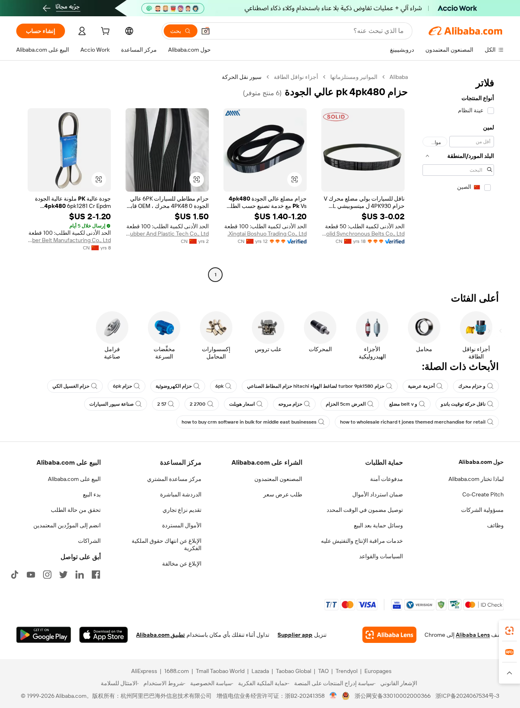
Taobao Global (293, 671)
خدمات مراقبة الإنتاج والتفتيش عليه (362, 541)
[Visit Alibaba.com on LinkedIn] (79, 574)
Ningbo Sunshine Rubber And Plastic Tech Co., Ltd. (167, 233)
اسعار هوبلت (242, 404)
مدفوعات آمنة (386, 479)
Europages (378, 671)
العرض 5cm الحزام (346, 404)
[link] (509, 630)
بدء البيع (92, 494)
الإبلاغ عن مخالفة (182, 563)
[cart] (104, 32)
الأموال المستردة (182, 525)
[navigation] (458, 176)
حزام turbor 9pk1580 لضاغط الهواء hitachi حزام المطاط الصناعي (315, 386)
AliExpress (144, 671)
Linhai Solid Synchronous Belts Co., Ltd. (363, 233)
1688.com (176, 671)
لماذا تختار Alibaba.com (476, 479)
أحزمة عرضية (421, 386)
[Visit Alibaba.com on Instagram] (47, 574)
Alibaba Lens (473, 635)
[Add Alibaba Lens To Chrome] (389, 635)
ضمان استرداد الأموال (377, 494)
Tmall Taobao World (220, 671)
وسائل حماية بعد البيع (378, 525)
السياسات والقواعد (381, 556)
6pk (219, 386)
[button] (205, 31)
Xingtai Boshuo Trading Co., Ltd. (267, 233)
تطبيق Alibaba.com (160, 635)
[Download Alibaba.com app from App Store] (103, 635)
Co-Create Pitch (483, 494)
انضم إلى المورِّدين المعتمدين (67, 525)
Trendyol (347, 671)
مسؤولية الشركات (482, 510)
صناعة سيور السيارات (111, 404)
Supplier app (294, 635)
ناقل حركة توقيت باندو (463, 404)
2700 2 (198, 404)
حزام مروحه (290, 404)
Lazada (260, 671)
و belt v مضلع (403, 404)
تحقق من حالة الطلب (76, 510)
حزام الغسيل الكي (70, 386)
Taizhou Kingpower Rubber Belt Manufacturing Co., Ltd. (69, 240)
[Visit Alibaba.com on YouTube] (31, 574)
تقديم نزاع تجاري (182, 510)
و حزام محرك (471, 386)
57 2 (161, 404)
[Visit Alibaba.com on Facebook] (96, 574)
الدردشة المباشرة (181, 494)
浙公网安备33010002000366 (393, 696)
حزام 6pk (122, 386)
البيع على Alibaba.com (74, 479)
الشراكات (89, 541)
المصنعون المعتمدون (278, 479)
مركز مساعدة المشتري (174, 479)
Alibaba (399, 77)
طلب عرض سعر (282, 494)
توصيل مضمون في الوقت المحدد (365, 510)
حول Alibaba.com (481, 462)
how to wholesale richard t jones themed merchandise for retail (412, 422)
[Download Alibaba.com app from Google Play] (43, 635)
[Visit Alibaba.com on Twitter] (63, 574)
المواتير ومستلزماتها (353, 77)
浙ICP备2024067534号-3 (467, 696)
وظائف (495, 525)
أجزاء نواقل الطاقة (296, 77)
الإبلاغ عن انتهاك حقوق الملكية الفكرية (167, 544)
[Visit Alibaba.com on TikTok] (15, 574)
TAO (323, 671)
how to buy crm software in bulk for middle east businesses (249, 422)
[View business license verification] (333, 696)
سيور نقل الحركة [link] (242, 77)
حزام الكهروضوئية (174, 386)
